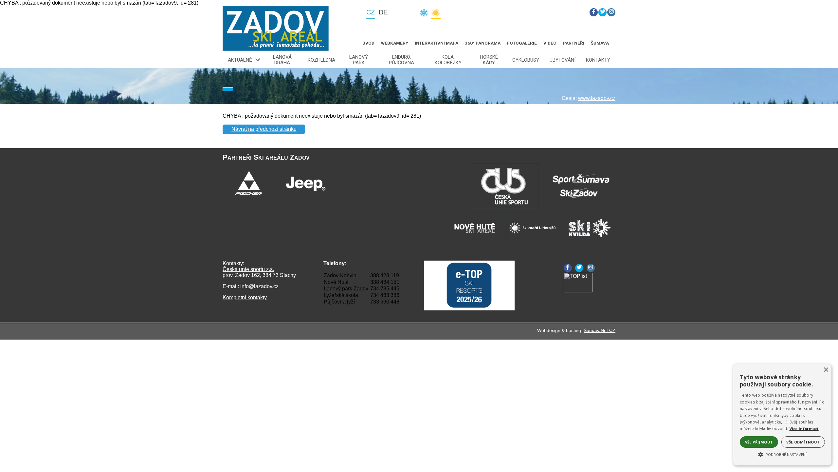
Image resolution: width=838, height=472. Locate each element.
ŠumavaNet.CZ (599, 330)
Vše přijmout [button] (759, 442)
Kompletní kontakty (245, 297)
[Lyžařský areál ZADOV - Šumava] (276, 28)
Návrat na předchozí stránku (264, 129)
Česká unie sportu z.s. (248, 269)
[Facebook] (594, 12)
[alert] (782, 414)
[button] (782, 454)
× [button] (825, 369)
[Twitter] (602, 12)
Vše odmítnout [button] (803, 442)
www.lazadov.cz (596, 98)
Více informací (804, 428)
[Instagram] (611, 12)
